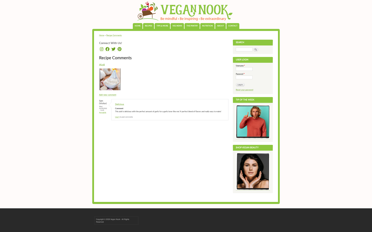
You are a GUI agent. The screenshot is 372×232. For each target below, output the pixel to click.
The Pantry (192, 26)
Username (240, 66)
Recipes (148, 26)
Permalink (102, 112)
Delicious (119, 104)
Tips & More (162, 26)
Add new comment (107, 95)
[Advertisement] (163, 143)
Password (239, 74)
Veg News (177, 26)
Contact (232, 26)
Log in (117, 117)
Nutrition (207, 26)
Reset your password (244, 90)
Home (138, 26)
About (220, 26)
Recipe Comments (114, 35)
